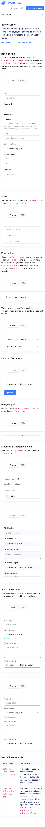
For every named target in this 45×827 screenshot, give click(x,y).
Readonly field (9, 491)
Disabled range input (12, 573)
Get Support (16, 8)
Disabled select (10, 539)
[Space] (8, 3)
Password (8, 104)
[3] (22, 164)
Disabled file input (11, 563)
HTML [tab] (22, 80)
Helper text (8, 114)
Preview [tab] (13, 80)
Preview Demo (36, 8)
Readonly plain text (11, 479)
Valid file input (10, 661)
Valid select (9, 630)
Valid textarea (10, 643)
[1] (22, 159)
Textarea (7, 170)
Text (6, 93)
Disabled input (9, 528)
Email (6, 133)
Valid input (8, 620)
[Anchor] (16, 54)
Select (10, 144)
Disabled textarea (11, 549)
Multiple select (9, 154)
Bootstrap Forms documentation (16, 42)
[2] (22, 161)
